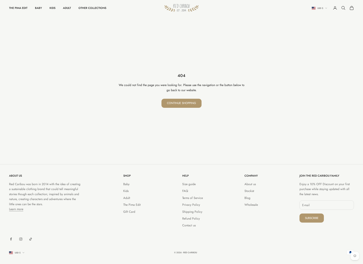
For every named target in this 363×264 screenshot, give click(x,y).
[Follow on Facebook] (11, 239)
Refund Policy (191, 218)
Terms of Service (192, 198)
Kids (52, 8)
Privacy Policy (191, 205)
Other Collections (92, 8)
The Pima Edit (18, 8)
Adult (67, 8)
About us (250, 184)
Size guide (189, 184)
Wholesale (251, 205)
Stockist (249, 191)
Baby (38, 8)
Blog (247, 198)
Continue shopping (181, 103)
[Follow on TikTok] (31, 239)
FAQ (185, 191)
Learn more (16, 209)
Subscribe (311, 218)
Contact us (189, 225)
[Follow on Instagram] (21, 239)
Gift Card (129, 212)
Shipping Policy (192, 212)
